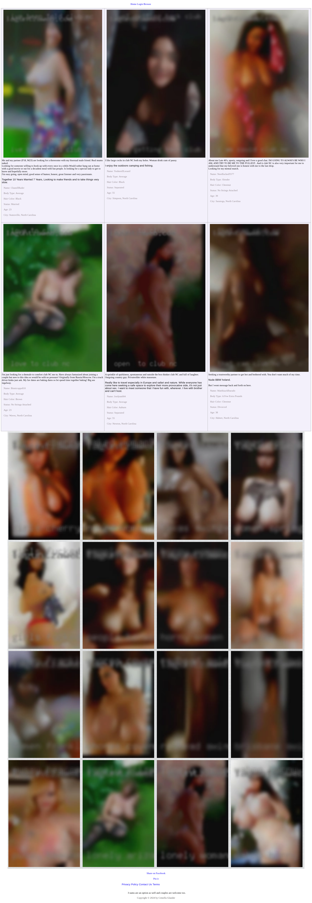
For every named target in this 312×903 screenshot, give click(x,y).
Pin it (156, 878)
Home (133, 4)
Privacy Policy (130, 884)
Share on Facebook (156, 873)
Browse (147, 4)
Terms (156, 884)
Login (140, 4)
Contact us (145, 884)
